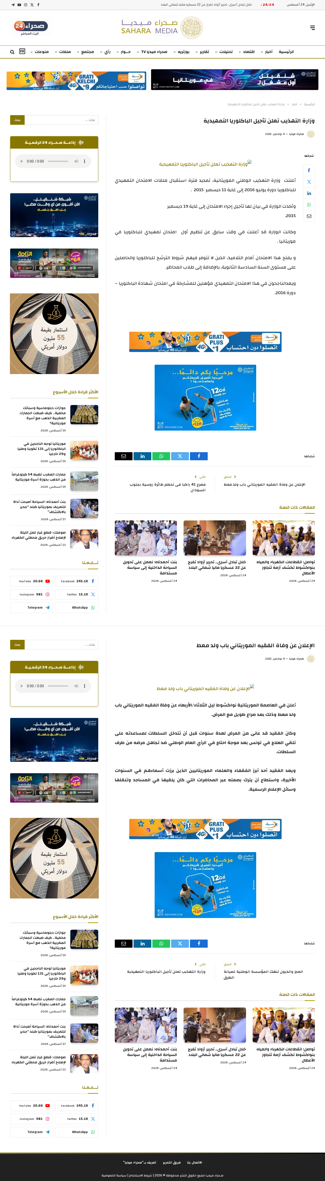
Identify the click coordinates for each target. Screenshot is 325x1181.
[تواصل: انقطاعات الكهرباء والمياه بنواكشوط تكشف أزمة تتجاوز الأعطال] (284, 537)
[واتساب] (309, 204)
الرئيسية (286, 52)
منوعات (42, 52)
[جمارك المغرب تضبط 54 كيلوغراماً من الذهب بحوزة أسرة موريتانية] (84, 481)
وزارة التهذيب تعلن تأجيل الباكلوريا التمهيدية (166, 971)
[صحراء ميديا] (162, 28)
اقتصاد (249, 52)
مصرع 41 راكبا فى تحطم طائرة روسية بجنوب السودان (168, 487)
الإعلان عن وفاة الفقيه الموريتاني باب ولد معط (264, 484)
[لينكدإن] (309, 193)
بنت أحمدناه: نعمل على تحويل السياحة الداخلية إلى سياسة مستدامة (150, 567)
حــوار (126, 52)
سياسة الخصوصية (114, 1175)
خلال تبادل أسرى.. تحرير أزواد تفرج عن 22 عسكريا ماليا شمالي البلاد (206, 5)
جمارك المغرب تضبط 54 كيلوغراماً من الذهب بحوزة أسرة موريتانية (39, 477)
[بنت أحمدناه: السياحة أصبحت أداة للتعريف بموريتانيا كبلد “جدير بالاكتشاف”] (84, 508)
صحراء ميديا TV (154, 52)
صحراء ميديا (296, 134)
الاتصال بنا (194, 1162)
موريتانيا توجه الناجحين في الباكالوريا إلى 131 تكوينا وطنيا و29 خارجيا (42, 448)
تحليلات (226, 52)
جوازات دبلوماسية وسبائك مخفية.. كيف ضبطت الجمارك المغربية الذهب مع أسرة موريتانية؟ (43, 416)
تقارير (204, 52)
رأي (107, 52)
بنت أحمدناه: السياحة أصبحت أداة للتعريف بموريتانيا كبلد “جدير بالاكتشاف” (39, 507)
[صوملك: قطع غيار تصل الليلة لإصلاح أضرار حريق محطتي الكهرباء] (84, 539)
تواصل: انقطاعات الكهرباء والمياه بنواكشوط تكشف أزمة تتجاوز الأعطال (285, 567)
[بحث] (12, 52)
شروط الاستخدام (140, 1175)
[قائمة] (312, 27)
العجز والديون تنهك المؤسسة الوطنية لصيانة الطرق (263, 974)
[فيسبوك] (309, 170)
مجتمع (87, 52)
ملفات (65, 52)
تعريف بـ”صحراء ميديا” (139, 1162)
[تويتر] (309, 181)
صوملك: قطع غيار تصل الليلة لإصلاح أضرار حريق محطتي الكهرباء (38, 535)
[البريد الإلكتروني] (309, 216)
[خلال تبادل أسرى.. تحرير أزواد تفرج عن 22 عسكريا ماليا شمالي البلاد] (215, 537)
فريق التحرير (172, 1162)
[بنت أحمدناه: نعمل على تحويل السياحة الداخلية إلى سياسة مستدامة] (146, 537)
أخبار (269, 52)
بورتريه (183, 52)
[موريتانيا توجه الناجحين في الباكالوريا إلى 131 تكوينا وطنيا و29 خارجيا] (84, 450)
